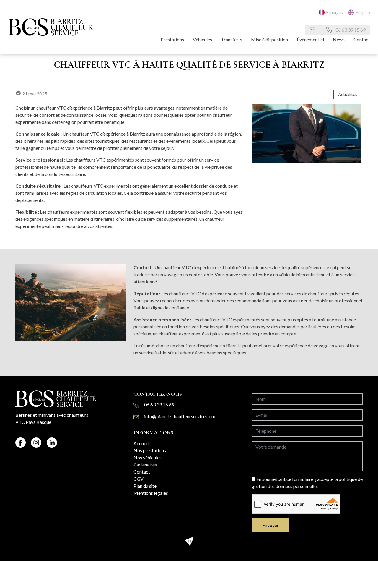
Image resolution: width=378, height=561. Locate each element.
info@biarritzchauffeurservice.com (179, 416)
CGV (138, 478)
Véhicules (202, 39)
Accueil (141, 443)
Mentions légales (150, 493)
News (339, 39)
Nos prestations (149, 450)
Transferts (231, 39)
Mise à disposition (269, 39)
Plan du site (145, 486)
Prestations (172, 39)
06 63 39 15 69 (350, 30)
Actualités (347, 94)
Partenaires (145, 464)
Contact (361, 39)
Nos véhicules (147, 457)
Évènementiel (310, 39)
